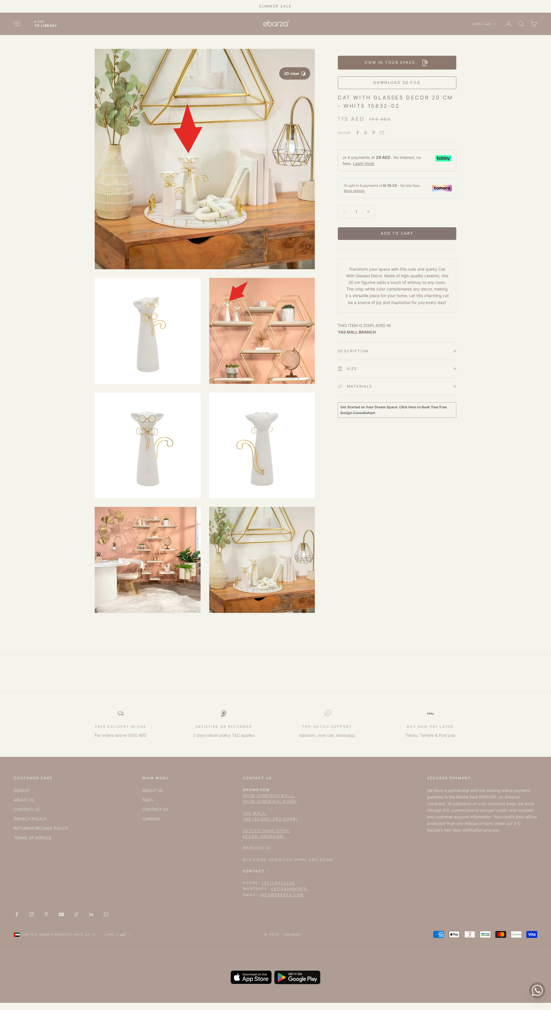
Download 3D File (396, 82)
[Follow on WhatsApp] (106, 914)
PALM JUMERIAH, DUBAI (270, 801)
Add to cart (397, 233)
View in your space (389, 62)
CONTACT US (27, 809)
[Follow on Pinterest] (46, 914)
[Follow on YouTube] (61, 914)
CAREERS (151, 818)
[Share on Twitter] (365, 132)
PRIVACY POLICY (30, 818)
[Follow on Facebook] (17, 914)
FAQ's (147, 799)
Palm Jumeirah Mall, (269, 795)
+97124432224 (278, 883)
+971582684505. (289, 888)
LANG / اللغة (481, 24)
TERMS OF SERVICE (32, 837)
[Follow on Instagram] (31, 914)
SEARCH (22, 790)
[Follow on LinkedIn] (91, 914)
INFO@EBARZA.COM (282, 894)
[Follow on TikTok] (76, 914)
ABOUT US (24, 799)
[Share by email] (381, 132)
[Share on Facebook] (357, 132)
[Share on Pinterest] (373, 132)
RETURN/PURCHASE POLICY (41, 828)
